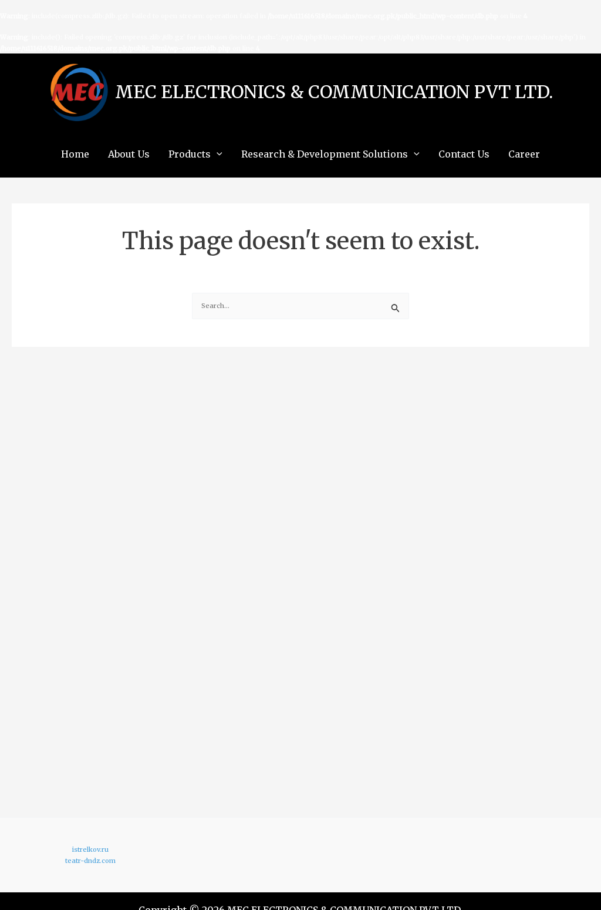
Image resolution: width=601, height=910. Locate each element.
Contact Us (463, 154)
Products (189, 154)
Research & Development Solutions (324, 154)
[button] (216, 154)
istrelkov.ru (90, 849)
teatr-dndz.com (90, 861)
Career (524, 154)
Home (75, 154)
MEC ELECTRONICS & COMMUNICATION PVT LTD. (334, 92)
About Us (129, 154)
